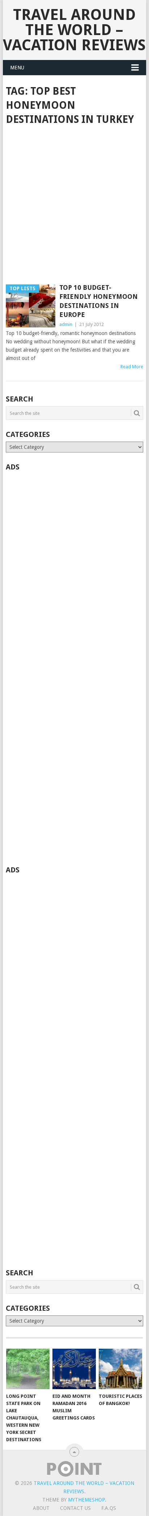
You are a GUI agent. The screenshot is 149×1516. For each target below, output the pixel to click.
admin (65, 324)
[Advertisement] (74, 205)
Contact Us (75, 1508)
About (41, 1508)
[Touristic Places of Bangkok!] (120, 1369)
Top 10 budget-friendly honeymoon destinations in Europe (98, 301)
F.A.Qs (108, 1508)
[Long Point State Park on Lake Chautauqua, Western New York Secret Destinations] (28, 1369)
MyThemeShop (86, 1500)
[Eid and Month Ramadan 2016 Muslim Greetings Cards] (74, 1369)
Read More (131, 366)
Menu (17, 67)
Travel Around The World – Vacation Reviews (74, 30)
